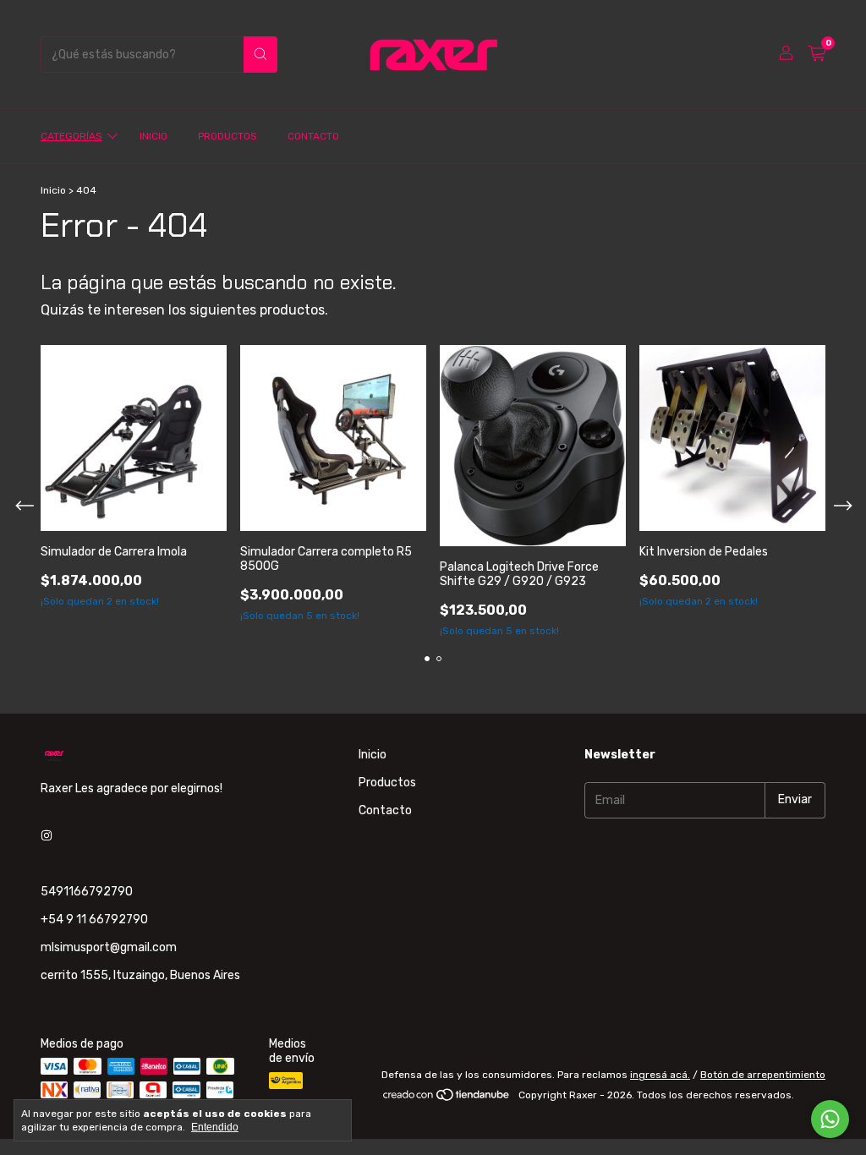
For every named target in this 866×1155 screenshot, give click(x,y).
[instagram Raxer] (46, 836)
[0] (816, 54)
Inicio (153, 136)
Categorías (71, 136)
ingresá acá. (660, 1075)
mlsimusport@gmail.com (109, 947)
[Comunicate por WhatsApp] (830, 1119)
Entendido (214, 1127)
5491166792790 (87, 891)
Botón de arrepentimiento (762, 1075)
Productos (227, 136)
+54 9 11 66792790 (94, 919)
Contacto (313, 136)
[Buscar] (260, 54)
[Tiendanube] (446, 1099)
